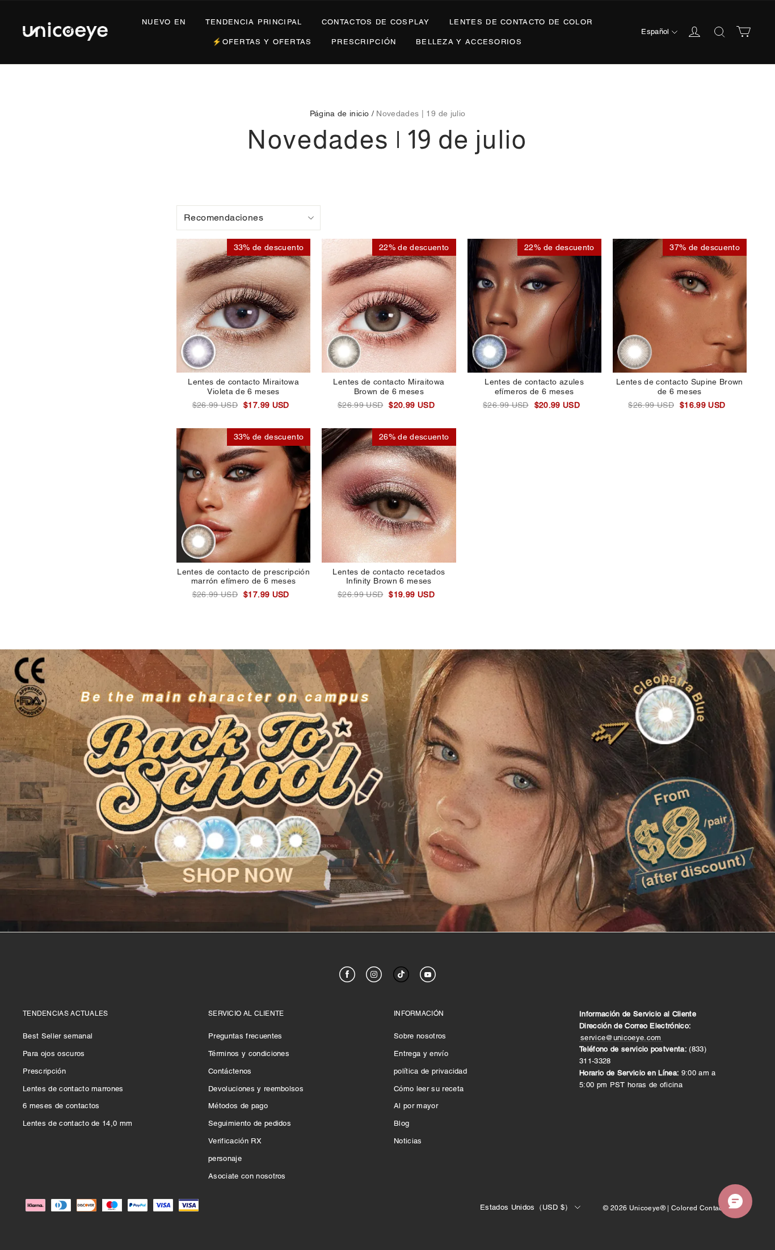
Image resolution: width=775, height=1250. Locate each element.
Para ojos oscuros (54, 1053)
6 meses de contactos (61, 1105)
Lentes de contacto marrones (73, 1088)
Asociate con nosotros (247, 1176)
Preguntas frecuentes (245, 1036)
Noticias (408, 1141)
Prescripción (364, 41)
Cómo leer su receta (429, 1088)
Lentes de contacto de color (520, 22)
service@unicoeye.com (621, 1037)
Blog (401, 1123)
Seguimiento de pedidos (249, 1123)
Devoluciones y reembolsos (256, 1088)
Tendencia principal (253, 22)
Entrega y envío (421, 1053)
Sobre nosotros (420, 1036)
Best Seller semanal (57, 1036)
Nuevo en (164, 22)
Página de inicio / (342, 113)
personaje (225, 1158)
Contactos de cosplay (376, 22)
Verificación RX (235, 1141)
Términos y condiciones (248, 1053)
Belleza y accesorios (469, 41)
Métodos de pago (238, 1105)
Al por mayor (416, 1105)
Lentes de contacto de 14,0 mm (77, 1123)
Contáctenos (230, 1071)
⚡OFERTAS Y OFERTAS (261, 41)
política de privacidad (430, 1071)
